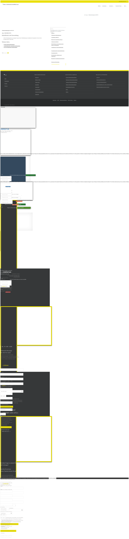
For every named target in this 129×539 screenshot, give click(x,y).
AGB (58, 100)
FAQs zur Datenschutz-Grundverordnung (10, 47)
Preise (67, 89)
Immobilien (37, 84)
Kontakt (6, 83)
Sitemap (75, 100)
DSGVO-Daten (70, 100)
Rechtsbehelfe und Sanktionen (104, 84)
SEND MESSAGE (19, 201)
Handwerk (37, 77)
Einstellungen (52, 478)
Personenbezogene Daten (103, 87)
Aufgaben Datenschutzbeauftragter (71, 82)
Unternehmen (7, 81)
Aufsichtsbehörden (101, 82)
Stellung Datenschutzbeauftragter (71, 84)
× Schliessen (3, 286)
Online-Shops (37, 82)
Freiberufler (37, 94)
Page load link (2, 107)
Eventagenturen (37, 89)
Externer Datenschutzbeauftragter (9, 44)
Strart (5, 78)
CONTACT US (8, 292)
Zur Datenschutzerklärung (16, 521)
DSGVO (98, 77)
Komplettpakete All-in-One (70, 87)
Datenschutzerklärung (63, 100)
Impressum (54, 100)
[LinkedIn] (4, 90)
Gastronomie (37, 87)
